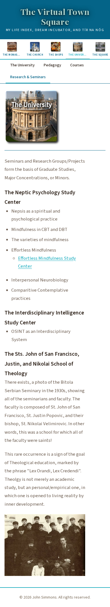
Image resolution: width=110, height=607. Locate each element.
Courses (77, 65)
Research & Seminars (28, 77)
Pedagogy (52, 65)
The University (22, 65)
